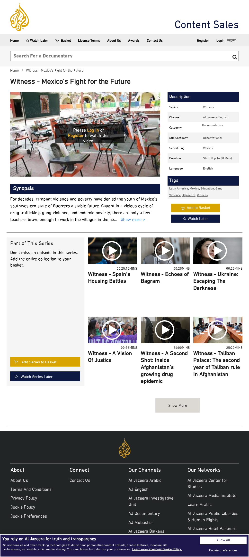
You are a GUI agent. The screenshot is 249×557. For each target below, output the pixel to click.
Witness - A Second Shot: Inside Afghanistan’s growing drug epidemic (164, 367)
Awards (134, 41)
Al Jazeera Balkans (146, 531)
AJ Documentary (144, 514)
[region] (124, 545)
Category (175, 128)
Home (14, 41)
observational (212, 138)
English (208, 168)
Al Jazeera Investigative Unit (150, 502)
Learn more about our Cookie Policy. (157, 549)
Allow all (223, 540)
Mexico (194, 188)
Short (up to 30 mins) (217, 158)
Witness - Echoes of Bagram (165, 278)
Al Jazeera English (215, 117)
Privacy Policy (23, 498)
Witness (208, 107)
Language (176, 168)
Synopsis (23, 188)
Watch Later (38, 41)
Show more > (132, 220)
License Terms (89, 41)
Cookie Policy (22, 507)
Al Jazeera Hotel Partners (211, 529)
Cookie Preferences (28, 516)
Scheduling (177, 148)
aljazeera (189, 195)
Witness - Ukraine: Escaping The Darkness (215, 281)
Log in (93, 130)
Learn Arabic (199, 505)
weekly (208, 148)
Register (203, 41)
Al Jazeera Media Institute (211, 496)
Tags (173, 180)
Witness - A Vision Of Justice (110, 357)
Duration (175, 158)
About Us (114, 41)
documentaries (212, 125)
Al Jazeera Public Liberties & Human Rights (212, 517)
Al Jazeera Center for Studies (207, 484)
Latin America (178, 188)
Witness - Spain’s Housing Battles (109, 278)
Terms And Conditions (31, 489)
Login (220, 41)
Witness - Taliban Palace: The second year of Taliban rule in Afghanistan (216, 364)
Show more (177, 406)
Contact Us (155, 41)
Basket (66, 41)
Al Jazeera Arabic (144, 480)
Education (207, 188)
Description (180, 97)
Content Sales (207, 25)
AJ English (138, 489)
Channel (174, 117)
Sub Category (178, 138)
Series (173, 107)
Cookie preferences (223, 550)
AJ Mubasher (140, 523)
